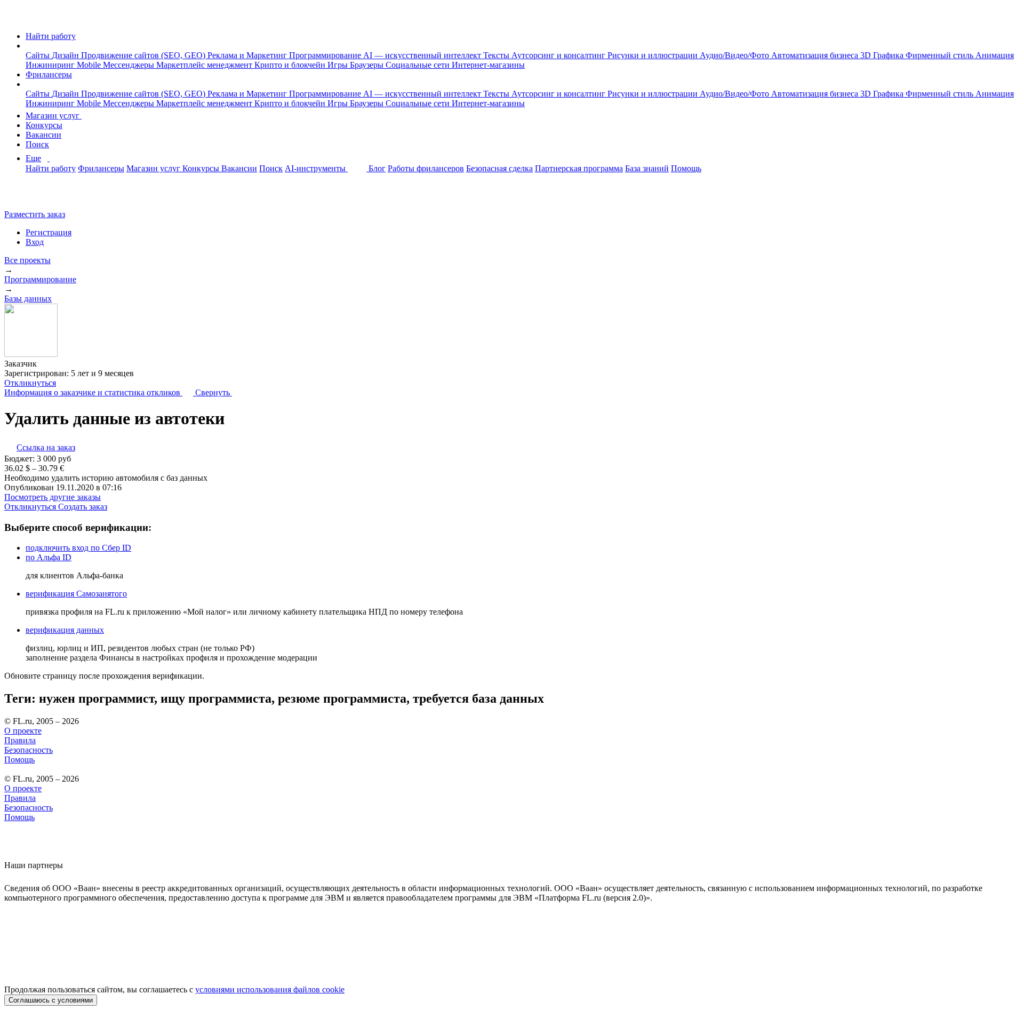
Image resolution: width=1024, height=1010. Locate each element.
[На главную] (14, 17)
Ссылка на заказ (46, 447)
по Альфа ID (48, 557)
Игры (338, 64)
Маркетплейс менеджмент (205, 64)
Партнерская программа (579, 168)
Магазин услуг (54, 115)
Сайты (39, 55)
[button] (29, 45)
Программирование (326, 55)
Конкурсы (44, 125)
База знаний (647, 168)
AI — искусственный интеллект (423, 55)
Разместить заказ (34, 214)
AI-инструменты (316, 168)
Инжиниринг (51, 64)
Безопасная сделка (499, 168)
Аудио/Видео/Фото (735, 55)
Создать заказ (82, 506)
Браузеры (368, 64)
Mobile (90, 64)
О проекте (23, 730)
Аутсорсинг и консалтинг (559, 55)
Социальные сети (419, 64)
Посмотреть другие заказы (52, 497)
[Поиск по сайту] (34, 196)
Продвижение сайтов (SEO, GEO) (144, 55)
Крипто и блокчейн (290, 64)
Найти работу (51, 36)
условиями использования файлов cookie (270, 989)
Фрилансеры (49, 74)
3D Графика (883, 55)
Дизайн (66, 55)
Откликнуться (30, 382)
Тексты (497, 55)
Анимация (994, 55)
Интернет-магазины (488, 64)
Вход (35, 241)
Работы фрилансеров (426, 168)
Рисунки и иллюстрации (653, 55)
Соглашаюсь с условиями (51, 1000)
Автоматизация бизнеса (815, 55)
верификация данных (65, 629)
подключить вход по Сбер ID (78, 547)
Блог (377, 168)
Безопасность (28, 749)
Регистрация (48, 232)
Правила (20, 740)
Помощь (686, 168)
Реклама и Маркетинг (248, 55)
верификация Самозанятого (76, 593)
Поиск (37, 144)
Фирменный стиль (940, 55)
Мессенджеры (129, 64)
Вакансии (43, 134)
